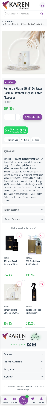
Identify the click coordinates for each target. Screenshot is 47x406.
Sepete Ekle (34, 117)
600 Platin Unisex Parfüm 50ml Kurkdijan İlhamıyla (34, 263)
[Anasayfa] (3, 21)
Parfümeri (11, 21)
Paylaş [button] (26, 139)
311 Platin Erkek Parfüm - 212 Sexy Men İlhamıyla (11, 263)
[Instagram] (34, 344)
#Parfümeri (9, 82)
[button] (42, 5)
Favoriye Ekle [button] (13, 139)
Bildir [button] (37, 139)
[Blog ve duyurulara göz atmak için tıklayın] (34, 336)
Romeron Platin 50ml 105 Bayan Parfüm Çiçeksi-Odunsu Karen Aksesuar (11, 311)
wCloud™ (29, 386)
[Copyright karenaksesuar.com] (14, 337)
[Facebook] (29, 344)
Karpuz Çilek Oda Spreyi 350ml (33, 311)
